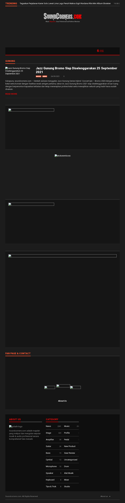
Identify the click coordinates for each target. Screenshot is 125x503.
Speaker (49, 473)
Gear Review (69, 453)
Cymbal (49, 460)
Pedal (66, 440)
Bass (48, 453)
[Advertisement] (62, 36)
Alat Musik (68, 473)
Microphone (51, 466)
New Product (69, 446)
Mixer (66, 480)
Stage (48, 433)
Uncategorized (70, 460)
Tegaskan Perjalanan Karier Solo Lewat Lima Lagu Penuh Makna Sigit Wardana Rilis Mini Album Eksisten (65, 3)
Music (38, 76)
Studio (67, 486)
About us (104, 496)
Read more (11, 94)
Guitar (48, 446)
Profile (67, 433)
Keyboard (50, 480)
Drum (66, 466)
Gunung (10, 61)
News (45, 76)
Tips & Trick (51, 486)
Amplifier (50, 440)
